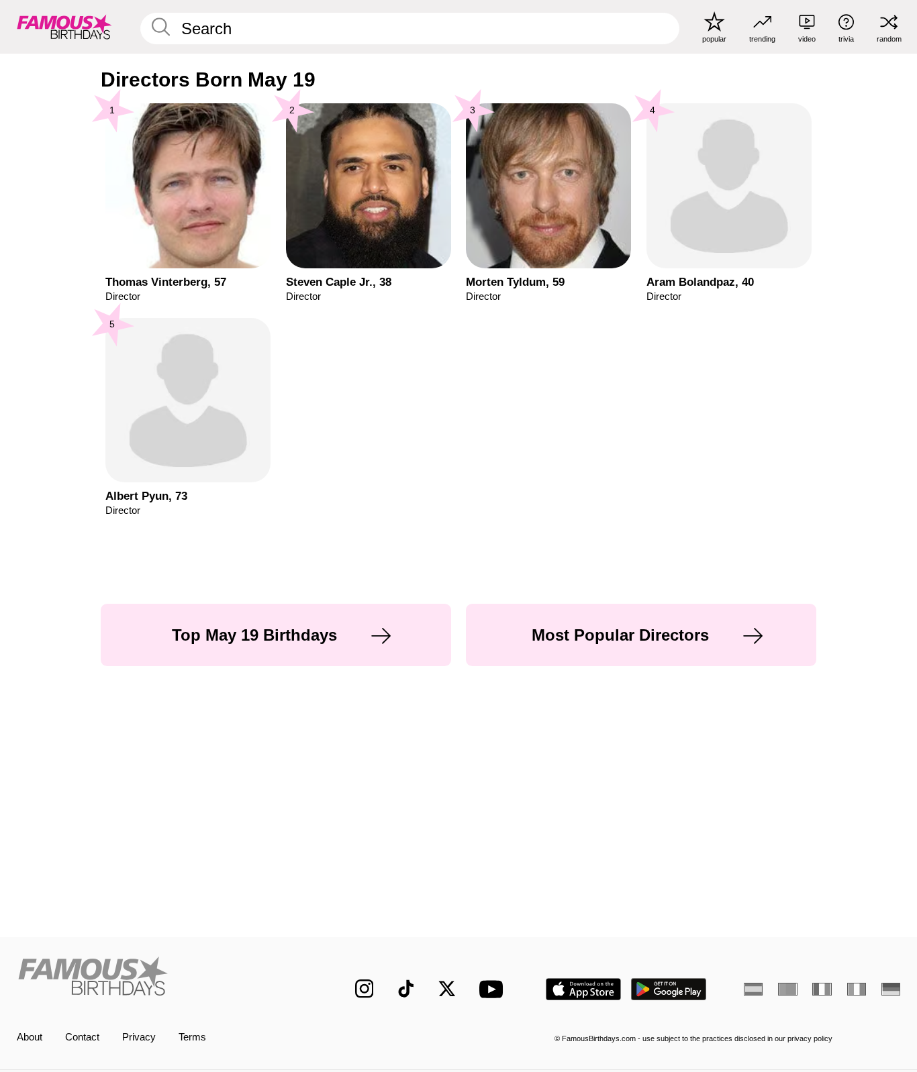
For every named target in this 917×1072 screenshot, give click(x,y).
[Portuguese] (787, 989)
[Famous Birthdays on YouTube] (494, 989)
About (29, 1037)
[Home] (160, 978)
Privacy (139, 1037)
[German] (890, 989)
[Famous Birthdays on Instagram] (364, 988)
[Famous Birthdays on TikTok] (406, 988)
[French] (821, 989)
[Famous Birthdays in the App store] (583, 989)
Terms (192, 1037)
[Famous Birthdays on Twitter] (447, 988)
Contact (82, 1037)
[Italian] (856, 989)
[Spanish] (753, 989)
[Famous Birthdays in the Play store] (669, 989)
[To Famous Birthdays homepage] (64, 26)
